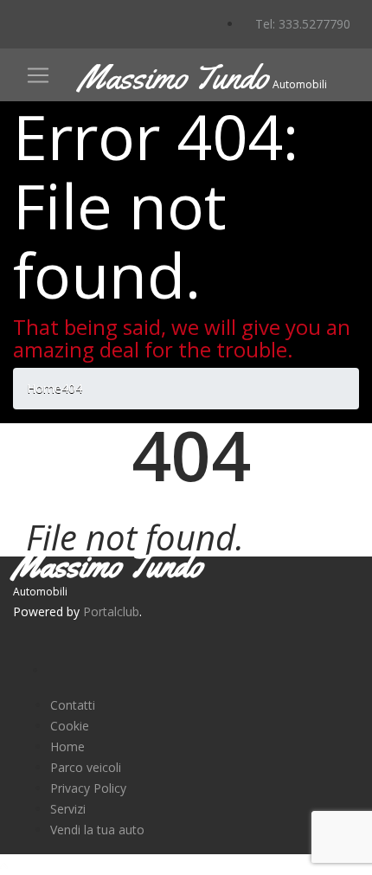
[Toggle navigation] (38, 75)
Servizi (68, 809)
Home (67, 746)
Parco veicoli (85, 767)
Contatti (72, 705)
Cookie (69, 725)
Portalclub (111, 611)
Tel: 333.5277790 (301, 24)
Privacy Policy (88, 788)
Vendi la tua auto (97, 829)
